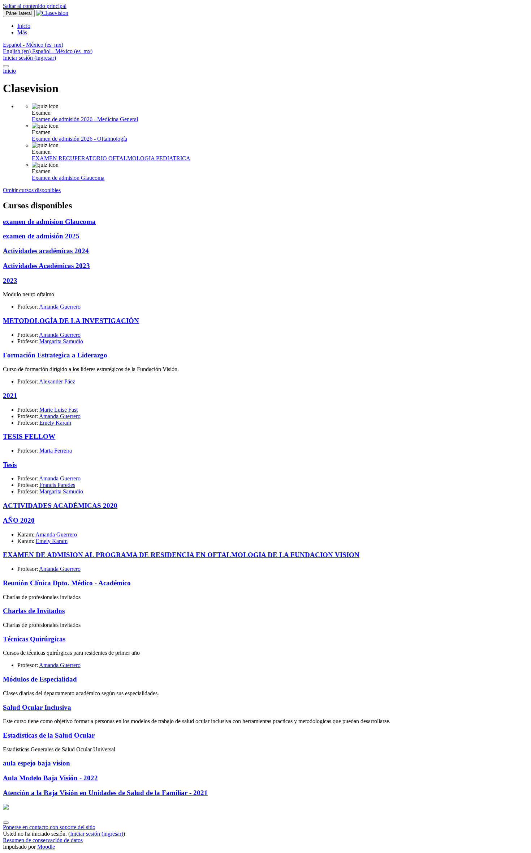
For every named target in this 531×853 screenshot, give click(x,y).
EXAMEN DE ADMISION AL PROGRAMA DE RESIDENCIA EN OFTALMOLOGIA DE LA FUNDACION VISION (181, 555)
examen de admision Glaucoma (49, 221)
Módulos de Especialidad (40, 679)
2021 (10, 395)
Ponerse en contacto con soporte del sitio (49, 827)
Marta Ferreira (55, 450)
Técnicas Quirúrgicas (34, 639)
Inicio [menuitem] (23, 26)
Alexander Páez (57, 381)
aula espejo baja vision (36, 763)
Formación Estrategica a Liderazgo (55, 355)
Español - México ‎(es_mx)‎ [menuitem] (62, 51)
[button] (33, 45)
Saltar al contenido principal (34, 6)
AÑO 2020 (19, 520)
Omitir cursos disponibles (32, 190)
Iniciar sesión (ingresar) (29, 58)
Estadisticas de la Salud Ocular (49, 735)
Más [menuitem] (22, 32)
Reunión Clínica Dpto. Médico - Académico (67, 583)
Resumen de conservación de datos (43, 840)
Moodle (46, 847)
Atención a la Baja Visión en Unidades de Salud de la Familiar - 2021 (105, 793)
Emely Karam (55, 423)
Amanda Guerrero (60, 307)
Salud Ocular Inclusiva (37, 707)
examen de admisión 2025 (41, 236)
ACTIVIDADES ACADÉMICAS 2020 (60, 505)
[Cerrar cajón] (6, 66)
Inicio (9, 71)
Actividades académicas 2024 (46, 251)
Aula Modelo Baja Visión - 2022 (50, 778)
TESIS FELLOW (29, 436)
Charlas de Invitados (34, 611)
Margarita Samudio (61, 341)
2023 (10, 280)
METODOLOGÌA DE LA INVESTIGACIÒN (71, 320)
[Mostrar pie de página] (6, 823)
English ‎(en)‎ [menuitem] (17, 51)
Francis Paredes (57, 485)
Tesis (10, 464)
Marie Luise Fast (58, 410)
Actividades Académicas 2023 (46, 266)
